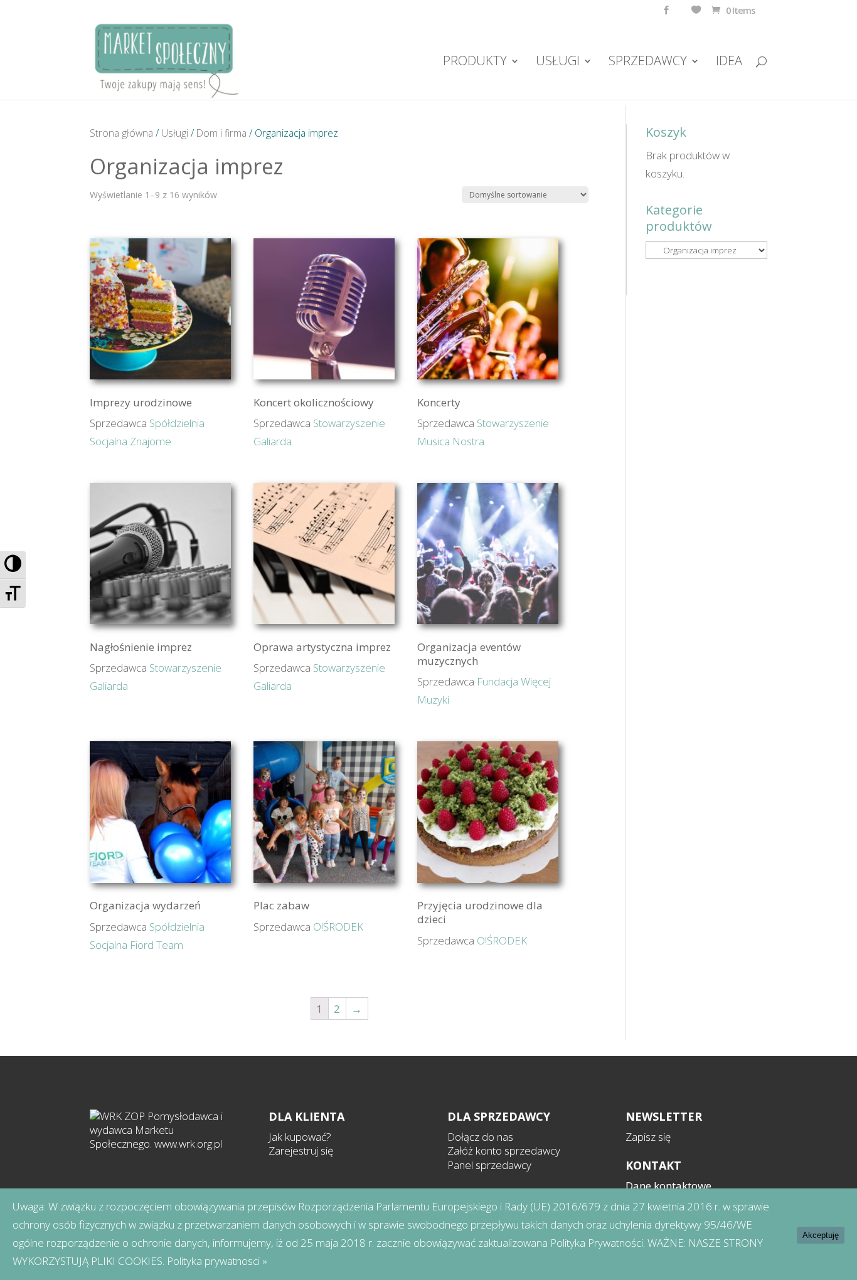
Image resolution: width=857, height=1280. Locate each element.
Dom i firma (221, 133)
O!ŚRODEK (338, 926)
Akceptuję (820, 1235)
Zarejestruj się (301, 1150)
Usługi (174, 133)
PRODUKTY (475, 62)
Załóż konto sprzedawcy (503, 1150)
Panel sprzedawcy (489, 1165)
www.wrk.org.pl (188, 1143)
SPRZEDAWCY (648, 62)
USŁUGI (558, 62)
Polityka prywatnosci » (217, 1261)
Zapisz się (648, 1136)
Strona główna (121, 133)
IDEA (729, 62)
